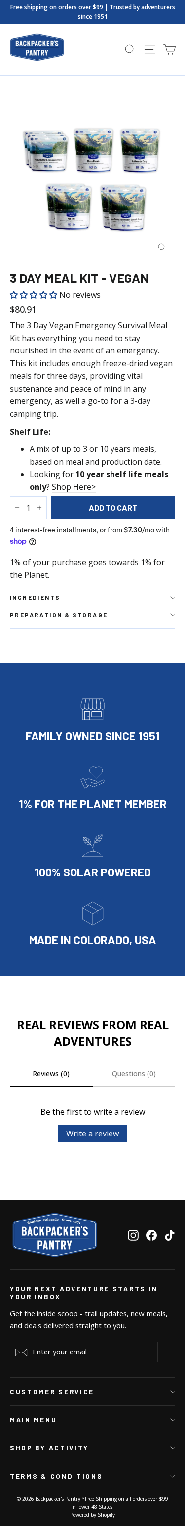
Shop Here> (74, 486)
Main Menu (33, 1420)
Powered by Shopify (92, 1514)
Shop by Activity (49, 1448)
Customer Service (52, 1391)
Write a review (92, 1133)
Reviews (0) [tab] (51, 1073)
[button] (34, 294)
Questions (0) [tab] (134, 1073)
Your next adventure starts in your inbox (84, 1293)
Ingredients (35, 597)
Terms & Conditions (56, 1476)
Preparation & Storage (59, 614)
